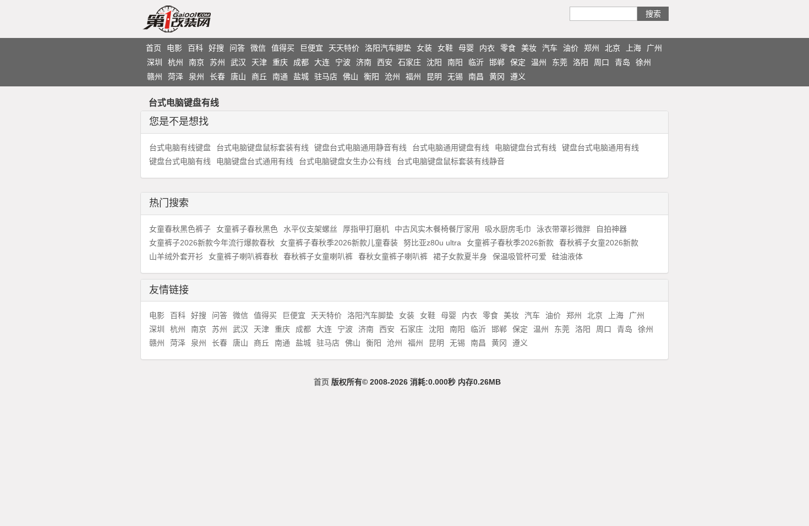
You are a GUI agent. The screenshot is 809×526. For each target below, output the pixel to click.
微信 (258, 47)
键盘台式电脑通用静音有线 (360, 147)
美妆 (529, 47)
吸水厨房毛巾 (508, 228)
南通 (280, 76)
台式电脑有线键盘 (180, 147)
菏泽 (175, 76)
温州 (538, 62)
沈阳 (434, 62)
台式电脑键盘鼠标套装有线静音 (451, 161)
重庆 (280, 62)
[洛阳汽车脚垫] (198, 18)
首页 (153, 47)
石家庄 (409, 62)
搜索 (653, 13)
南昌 (476, 76)
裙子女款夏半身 (460, 256)
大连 (322, 62)
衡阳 (371, 76)
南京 (196, 62)
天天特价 (344, 47)
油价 (570, 47)
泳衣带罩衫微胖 (564, 228)
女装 (424, 47)
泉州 (196, 76)
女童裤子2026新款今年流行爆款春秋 (212, 242)
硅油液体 (567, 256)
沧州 (392, 76)
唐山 (238, 76)
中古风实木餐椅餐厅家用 (437, 228)
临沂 (476, 62)
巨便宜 (311, 47)
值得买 (282, 47)
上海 (633, 47)
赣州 (154, 76)
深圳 (154, 62)
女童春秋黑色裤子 (180, 228)
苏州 (217, 62)
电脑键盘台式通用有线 (254, 161)
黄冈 (497, 76)
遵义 (518, 76)
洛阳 (580, 62)
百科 (195, 47)
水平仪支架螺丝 (310, 228)
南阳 (455, 62)
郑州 (591, 47)
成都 (301, 62)
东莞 (559, 62)
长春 (217, 76)
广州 (654, 47)
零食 (508, 47)
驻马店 (325, 76)
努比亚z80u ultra (432, 242)
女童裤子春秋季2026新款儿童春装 (339, 242)
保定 (518, 62)
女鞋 (445, 47)
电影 (174, 47)
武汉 (238, 62)
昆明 (434, 76)
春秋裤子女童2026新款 (598, 242)
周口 (601, 62)
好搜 (216, 47)
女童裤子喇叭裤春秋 (243, 256)
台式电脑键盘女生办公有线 (345, 161)
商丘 (259, 76)
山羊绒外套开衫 (176, 256)
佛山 (350, 76)
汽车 (549, 47)
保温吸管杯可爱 (519, 256)
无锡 (455, 76)
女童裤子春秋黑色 (247, 228)
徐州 (643, 62)
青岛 (622, 62)
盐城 (301, 76)
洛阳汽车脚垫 (388, 47)
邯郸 (497, 62)
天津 (259, 62)
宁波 (343, 62)
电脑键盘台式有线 (525, 147)
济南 (363, 62)
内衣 (487, 47)
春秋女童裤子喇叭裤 (393, 256)
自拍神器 (611, 228)
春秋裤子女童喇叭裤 (318, 256)
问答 (237, 47)
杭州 (175, 62)
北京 (612, 47)
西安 (384, 62)
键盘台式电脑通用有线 (600, 147)
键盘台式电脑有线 (180, 161)
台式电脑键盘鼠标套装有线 (262, 147)
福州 (413, 76)
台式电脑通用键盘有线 (450, 147)
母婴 (466, 47)
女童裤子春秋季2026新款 (510, 242)
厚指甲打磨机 (366, 228)
